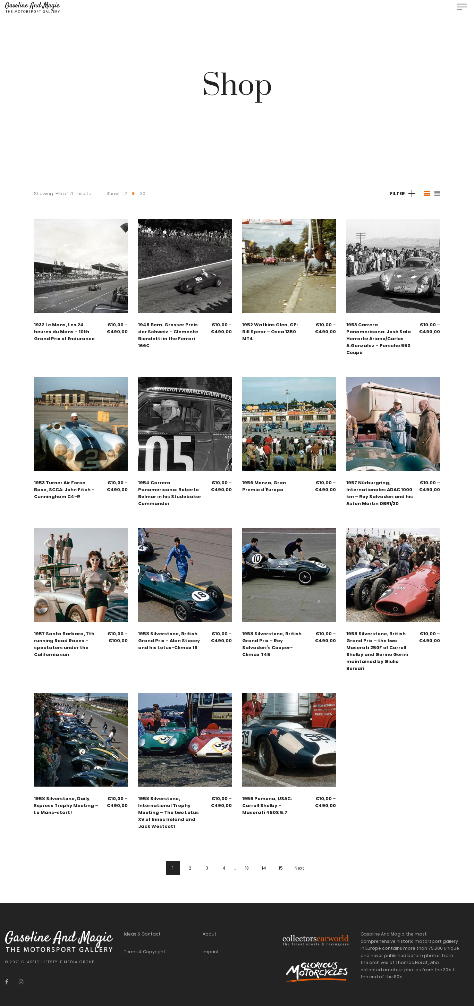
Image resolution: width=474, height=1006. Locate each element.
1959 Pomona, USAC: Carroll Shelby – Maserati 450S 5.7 (267, 805)
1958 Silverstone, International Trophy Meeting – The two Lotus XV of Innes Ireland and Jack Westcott (168, 812)
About (210, 934)
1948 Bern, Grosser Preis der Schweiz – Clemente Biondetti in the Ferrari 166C (168, 335)
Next (299, 868)
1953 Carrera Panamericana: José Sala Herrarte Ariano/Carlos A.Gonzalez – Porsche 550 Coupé (378, 338)
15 (134, 193)
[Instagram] (21, 982)
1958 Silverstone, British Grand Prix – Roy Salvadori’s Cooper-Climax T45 (272, 644)
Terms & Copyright (145, 952)
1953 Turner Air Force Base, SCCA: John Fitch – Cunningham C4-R (64, 489)
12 (125, 193)
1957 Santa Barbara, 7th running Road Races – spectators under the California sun (64, 644)
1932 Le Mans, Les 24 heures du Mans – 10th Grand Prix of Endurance (64, 331)
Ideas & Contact (142, 934)
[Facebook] (6, 982)
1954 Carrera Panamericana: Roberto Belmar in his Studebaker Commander (169, 493)
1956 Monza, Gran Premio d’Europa (264, 486)
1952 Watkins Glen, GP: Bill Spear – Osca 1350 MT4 (270, 331)
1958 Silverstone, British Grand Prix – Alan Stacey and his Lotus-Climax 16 (169, 640)
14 (264, 868)
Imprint (211, 952)
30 (142, 193)
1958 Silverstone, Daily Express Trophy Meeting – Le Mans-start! (66, 805)
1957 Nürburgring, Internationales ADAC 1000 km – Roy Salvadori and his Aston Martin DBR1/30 (379, 493)
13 (247, 868)
